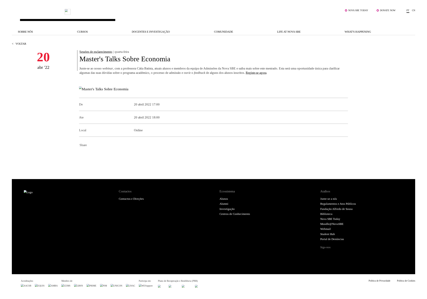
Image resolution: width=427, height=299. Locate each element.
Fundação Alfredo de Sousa (336, 209)
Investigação (227, 209)
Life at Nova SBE (289, 31)
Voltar (19, 43)
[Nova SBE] (177, 16)
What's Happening (358, 31)
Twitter (92, 154)
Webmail (325, 229)
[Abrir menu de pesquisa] (411, 19)
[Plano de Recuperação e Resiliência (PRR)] (173, 286)
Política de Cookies (406, 280)
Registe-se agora (256, 72)
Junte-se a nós (328, 198)
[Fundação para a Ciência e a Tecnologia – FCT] (161, 286)
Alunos (224, 198)
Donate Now (387, 10)
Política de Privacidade (379, 280)
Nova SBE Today (358, 10)
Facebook (83, 154)
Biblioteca (326, 214)
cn (413, 10)
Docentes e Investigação (151, 31)
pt (407, 10)
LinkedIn (101, 154)
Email (110, 154)
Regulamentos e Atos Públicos (338, 203)
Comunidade (223, 31)
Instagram (341, 254)
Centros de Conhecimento (235, 214)
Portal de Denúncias (332, 239)
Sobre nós (25, 31)
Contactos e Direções (131, 198)
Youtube (359, 254)
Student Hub (327, 234)
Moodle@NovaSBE (331, 224)
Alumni (224, 203)
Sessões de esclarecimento (95, 51)
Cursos (82, 31)
